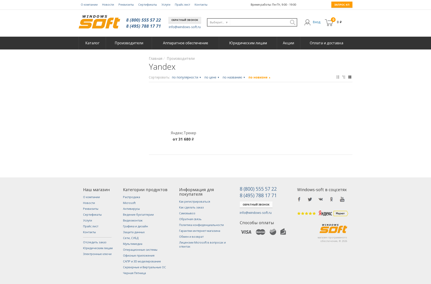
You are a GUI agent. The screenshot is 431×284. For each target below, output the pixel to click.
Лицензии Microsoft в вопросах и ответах (202, 244)
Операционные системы (140, 250)
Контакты (201, 5)
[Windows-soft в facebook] (299, 199)
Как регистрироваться (194, 201)
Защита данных (134, 232)
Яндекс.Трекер (183, 133)
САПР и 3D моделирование (142, 261)
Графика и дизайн (135, 226)
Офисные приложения (138, 255)
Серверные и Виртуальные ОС (144, 267)
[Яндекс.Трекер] (183, 109)
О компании (89, 5)
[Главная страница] (99, 20)
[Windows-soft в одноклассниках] (331, 199)
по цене (212, 77)
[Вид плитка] (349, 77)
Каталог (92, 42)
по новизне (259, 77)
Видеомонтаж (133, 220)
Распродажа (131, 197)
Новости (108, 5)
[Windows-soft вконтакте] (321, 199)
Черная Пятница (134, 273)
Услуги (165, 5)
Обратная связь (190, 219)
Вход (316, 22)
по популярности (186, 77)
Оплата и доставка (326, 42)
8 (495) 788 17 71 (143, 26)
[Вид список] (343, 77)
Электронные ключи (97, 254)
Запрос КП (342, 4)
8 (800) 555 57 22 (143, 20)
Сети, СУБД (131, 238)
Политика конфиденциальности (201, 225)
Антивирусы (131, 209)
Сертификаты (147, 5)
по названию (234, 77)
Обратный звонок (184, 20)
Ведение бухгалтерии (138, 215)
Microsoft (129, 203)
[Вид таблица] (337, 77)
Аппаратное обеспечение (185, 42)
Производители (129, 42)
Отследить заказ (94, 242)
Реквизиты (126, 5)
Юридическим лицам (248, 42)
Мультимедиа (132, 244)
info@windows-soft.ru (185, 27)
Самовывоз (187, 213)
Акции (288, 42)
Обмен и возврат (191, 237)
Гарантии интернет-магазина (199, 231)
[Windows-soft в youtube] (342, 199)
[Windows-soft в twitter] (310, 199)
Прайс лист (182, 5)
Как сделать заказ (191, 207)
